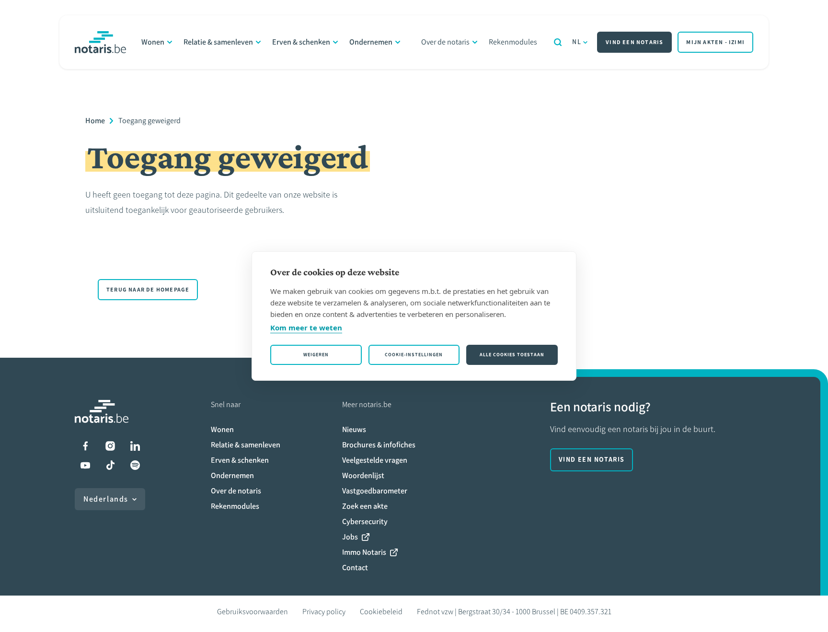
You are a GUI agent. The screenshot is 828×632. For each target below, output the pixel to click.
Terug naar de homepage (147, 289)
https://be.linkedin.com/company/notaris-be (135, 446)
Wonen (152, 42)
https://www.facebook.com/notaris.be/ (85, 446)
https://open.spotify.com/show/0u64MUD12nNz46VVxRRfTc (135, 465)
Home (95, 120)
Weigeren (316, 354)
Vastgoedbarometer (374, 490)
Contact (355, 567)
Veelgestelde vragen (374, 460)
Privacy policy (323, 611)
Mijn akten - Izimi (715, 42)
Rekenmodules (513, 42)
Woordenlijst (363, 475)
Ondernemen (370, 42)
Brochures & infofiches (378, 444)
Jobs (350, 536)
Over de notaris (445, 42)
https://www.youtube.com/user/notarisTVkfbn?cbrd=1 (85, 465)
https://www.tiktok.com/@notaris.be (110, 465)
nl (576, 42)
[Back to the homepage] (100, 42)
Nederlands (105, 498)
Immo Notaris (364, 552)
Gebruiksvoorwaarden (252, 611)
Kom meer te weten (306, 327)
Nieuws (354, 429)
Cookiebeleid (381, 611)
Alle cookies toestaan (512, 354)
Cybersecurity (365, 521)
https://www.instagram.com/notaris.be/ (110, 446)
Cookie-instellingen (414, 354)
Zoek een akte (365, 506)
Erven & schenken (301, 42)
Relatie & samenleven (218, 42)
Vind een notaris (634, 42)
